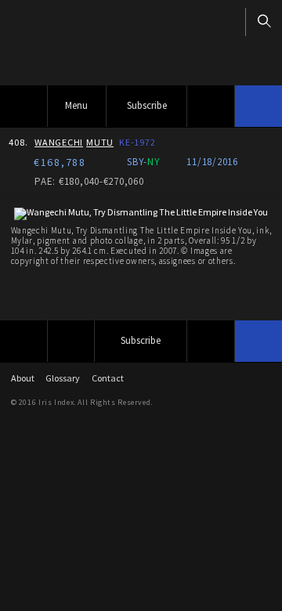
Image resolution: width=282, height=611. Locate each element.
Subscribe (147, 105)
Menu (76, 105)
